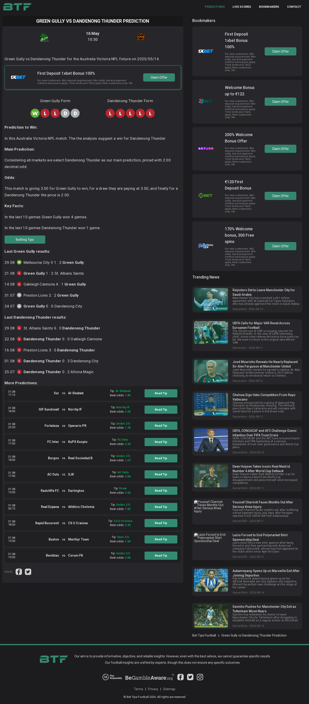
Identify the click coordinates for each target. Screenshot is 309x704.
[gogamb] (149, 679)
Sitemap (169, 689)
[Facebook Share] (19, 571)
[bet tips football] (17, 6)
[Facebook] (180, 679)
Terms (138, 689)
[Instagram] (200, 679)
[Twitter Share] (28, 571)
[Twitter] (190, 679)
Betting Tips (25, 239)
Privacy (153, 689)
